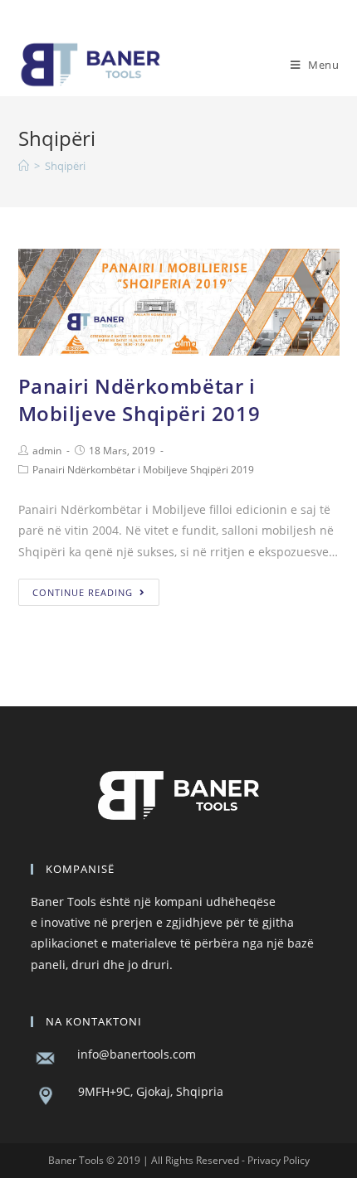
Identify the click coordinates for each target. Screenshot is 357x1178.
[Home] (23, 165)
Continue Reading (82, 592)
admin (46, 451)
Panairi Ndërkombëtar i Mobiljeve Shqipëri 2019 (139, 400)
